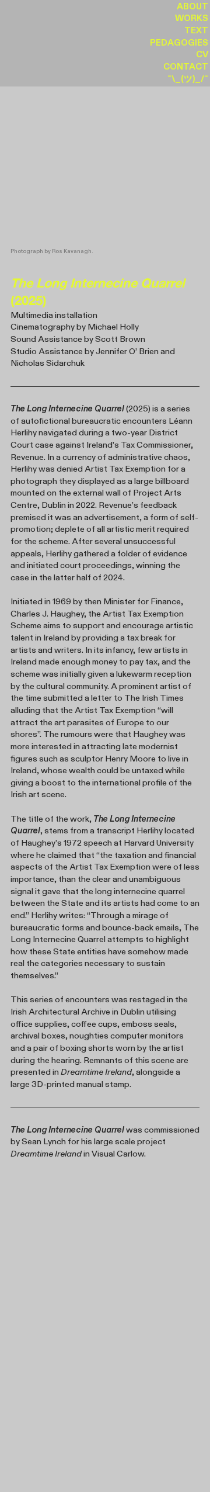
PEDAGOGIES (179, 43)
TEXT (196, 30)
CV (202, 54)
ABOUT (192, 6)
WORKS (191, 18)
